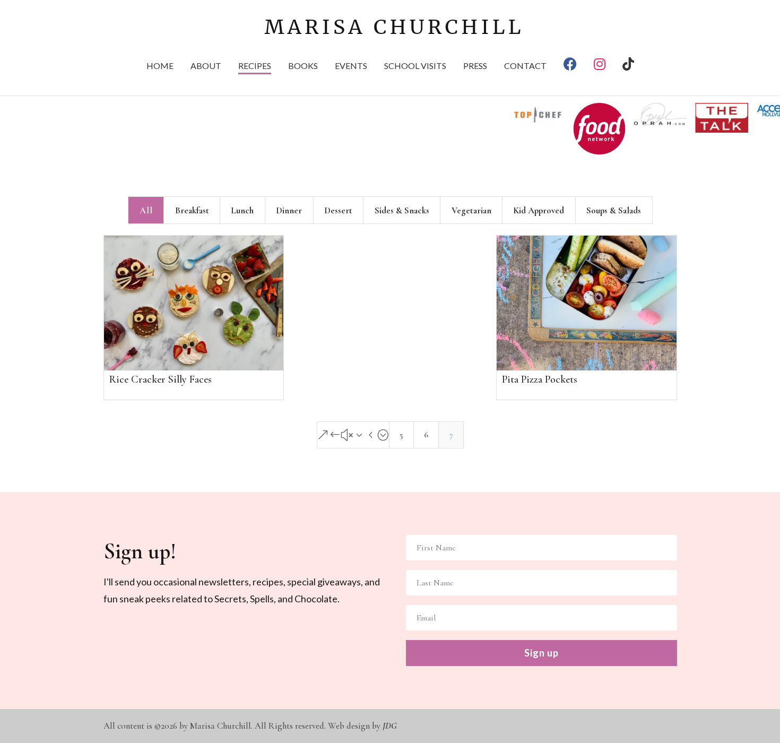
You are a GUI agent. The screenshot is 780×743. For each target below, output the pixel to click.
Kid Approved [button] (538, 210)
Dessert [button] (338, 210)
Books (303, 66)
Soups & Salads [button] (613, 210)
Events (351, 66)
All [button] (146, 210)
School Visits (415, 66)
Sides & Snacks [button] (402, 210)
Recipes (254, 66)
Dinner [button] (289, 210)
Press (475, 66)
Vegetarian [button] (471, 210)
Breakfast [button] (192, 210)
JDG (390, 725)
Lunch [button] (242, 210)
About (205, 66)
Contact (525, 66)
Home (160, 66)
